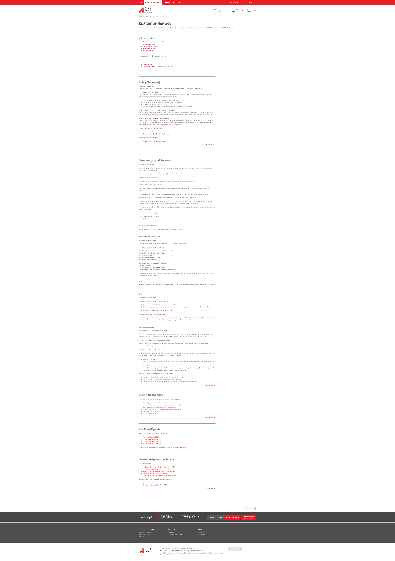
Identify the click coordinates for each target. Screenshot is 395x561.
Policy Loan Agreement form (168, 305)
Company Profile (202, 532)
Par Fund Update (148, 50)
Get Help (158, 16)
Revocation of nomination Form (153, 485)
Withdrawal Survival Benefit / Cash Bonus (156, 134)
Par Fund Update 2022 (150, 437)
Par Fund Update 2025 (150, 443)
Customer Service (148, 64)
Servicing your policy (149, 44)
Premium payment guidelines (152, 42)
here (164, 124)
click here (183, 447)
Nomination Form (148, 483)
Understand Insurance (145, 532)
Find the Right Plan (144, 534)
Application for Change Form (152, 141)
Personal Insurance (149, 16)
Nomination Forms (149, 66)
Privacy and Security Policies (183, 548)
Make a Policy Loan (149, 132)
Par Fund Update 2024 (150, 441)
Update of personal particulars (152, 473)
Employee (171, 532)
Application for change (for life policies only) (157, 467)
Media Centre (201, 534)
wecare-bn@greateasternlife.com (157, 122)
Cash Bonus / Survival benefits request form (157, 475)
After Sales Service (149, 48)
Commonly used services (151, 46)
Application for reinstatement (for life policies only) (159, 471)
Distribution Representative (175, 534)
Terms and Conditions (166, 548)
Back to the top (211, 145)
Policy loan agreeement (150, 469)
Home (140, 16)
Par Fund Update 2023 (150, 439)
